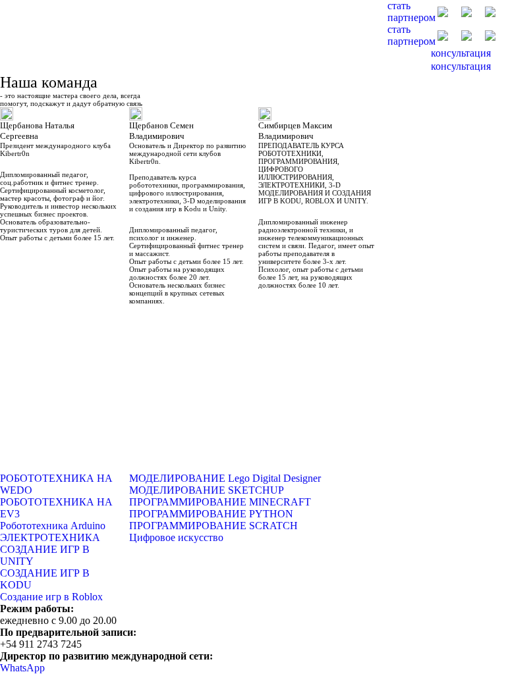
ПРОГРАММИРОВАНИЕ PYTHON (211, 513)
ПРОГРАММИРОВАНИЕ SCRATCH (213, 525)
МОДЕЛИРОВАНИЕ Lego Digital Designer (225, 478)
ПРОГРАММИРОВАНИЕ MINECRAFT (220, 501)
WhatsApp (22, 667)
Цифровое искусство (176, 537)
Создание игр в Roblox (51, 596)
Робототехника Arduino (52, 525)
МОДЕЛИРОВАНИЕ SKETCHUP (206, 490)
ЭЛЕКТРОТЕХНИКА (50, 537)
